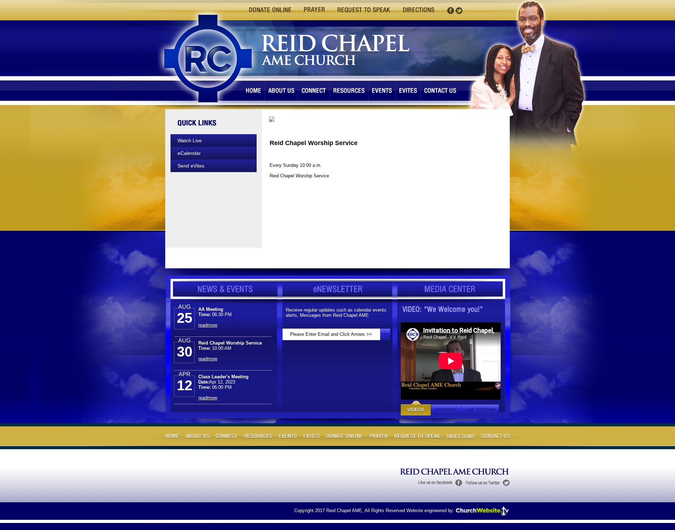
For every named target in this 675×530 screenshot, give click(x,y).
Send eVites (191, 166)
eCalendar (189, 153)
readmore (207, 319)
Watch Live (190, 140)
